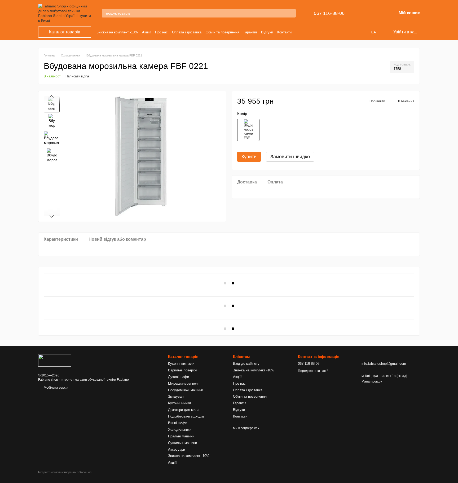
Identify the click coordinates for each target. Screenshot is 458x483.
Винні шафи (177, 423)
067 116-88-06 (329, 13)
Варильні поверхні (182, 370)
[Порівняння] (364, 13)
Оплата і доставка (186, 32)
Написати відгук (77, 76)
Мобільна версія (55, 387)
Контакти (284, 32)
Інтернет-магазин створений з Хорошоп (64, 472)
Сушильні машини (182, 443)
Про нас (161, 32)
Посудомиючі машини (185, 390)
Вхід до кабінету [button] (246, 364)
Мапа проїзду (372, 381)
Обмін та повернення (222, 32)
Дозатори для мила (183, 410)
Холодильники (179, 430)
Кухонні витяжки (181, 364)
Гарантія (250, 32)
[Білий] (248, 130)
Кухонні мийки (179, 403)
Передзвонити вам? (313, 371)
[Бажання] (378, 13)
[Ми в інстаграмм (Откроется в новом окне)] (307, 32)
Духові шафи (178, 377)
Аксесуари (176, 449)
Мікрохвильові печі (183, 383)
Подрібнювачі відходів (186, 416)
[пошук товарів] (291, 13)
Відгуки (267, 32)
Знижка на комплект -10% (117, 32)
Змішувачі (176, 396)
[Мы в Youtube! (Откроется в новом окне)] (300, 32)
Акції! (146, 32)
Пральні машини (181, 436)
